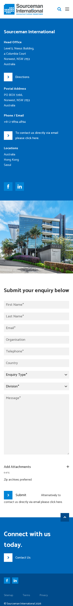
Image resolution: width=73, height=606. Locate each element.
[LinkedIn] (16, 581)
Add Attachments (17, 467)
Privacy (44, 595)
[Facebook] (8, 581)
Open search (59, 9)
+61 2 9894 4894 (15, 121)
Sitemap (8, 595)
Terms (26, 595)
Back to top (65, 517)
